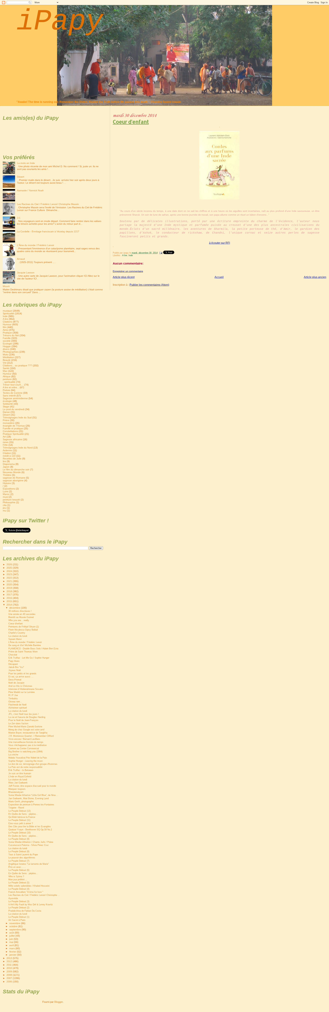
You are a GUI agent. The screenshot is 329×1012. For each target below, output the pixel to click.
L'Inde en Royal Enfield (19, 776)
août (12, 932)
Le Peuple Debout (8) (18, 851)
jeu (4, 507)
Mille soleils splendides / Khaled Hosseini (29, 886)
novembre (15, 923)
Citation (7, 453)
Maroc (6, 494)
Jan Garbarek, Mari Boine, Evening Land (28, 798)
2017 (10, 594)
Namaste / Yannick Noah (30, 190)
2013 (10, 958)
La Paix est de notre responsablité (25, 767)
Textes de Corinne (12, 392)
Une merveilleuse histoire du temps (25, 742)
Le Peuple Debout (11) (19, 820)
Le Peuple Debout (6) (18, 870)
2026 (10, 564)
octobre (13, 926)
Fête (5, 444)
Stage (6, 406)
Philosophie (9, 502)
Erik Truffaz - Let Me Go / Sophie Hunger (28, 657)
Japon (6, 466)
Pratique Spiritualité (13, 434)
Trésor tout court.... (13, 384)
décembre (15, 608)
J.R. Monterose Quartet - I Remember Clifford (31, 736)
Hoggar (7, 346)
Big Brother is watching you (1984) (25, 751)
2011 (9, 964)
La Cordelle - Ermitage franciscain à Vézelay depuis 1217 (48, 231)
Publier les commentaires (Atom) (149, 284)
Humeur (7, 373)
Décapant (13, 664)
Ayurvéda (13, 898)
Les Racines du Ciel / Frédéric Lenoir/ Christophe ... (34, 895)
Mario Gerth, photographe (21, 801)
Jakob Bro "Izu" (16, 667)
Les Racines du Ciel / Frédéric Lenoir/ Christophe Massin (48, 204)
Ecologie (7, 343)
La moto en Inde (26, 163)
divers (6, 349)
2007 (10, 978)
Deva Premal (14, 679)
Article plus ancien (315, 277)
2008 (10, 975)
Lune (5, 491)
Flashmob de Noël (17, 704)
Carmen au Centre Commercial (23, 748)
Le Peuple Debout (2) (18, 907)
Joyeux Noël (14, 670)
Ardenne (7, 450)
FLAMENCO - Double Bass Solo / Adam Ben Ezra (33, 648)
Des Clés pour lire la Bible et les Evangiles (29, 826)
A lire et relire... (11, 387)
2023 (10, 574)
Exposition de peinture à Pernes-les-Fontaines (31, 804)
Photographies (11, 351)
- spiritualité (9, 382)
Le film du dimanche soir (16, 469)
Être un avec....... (17, 867)
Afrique (6, 376)
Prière (6, 420)
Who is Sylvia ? (16, 876)
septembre (15, 929)
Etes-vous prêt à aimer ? (20, 823)
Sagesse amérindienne (15, 398)
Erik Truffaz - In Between (20, 770)
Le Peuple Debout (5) (18, 882)
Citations (7, 321)
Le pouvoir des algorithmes (21, 857)
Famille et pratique (13, 428)
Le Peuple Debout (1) (18, 917)
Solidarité (8, 403)
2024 (10, 571)
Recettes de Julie (12, 458)
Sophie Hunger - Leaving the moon (25, 761)
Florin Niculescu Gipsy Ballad (23, 629)
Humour (7, 324)
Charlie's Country (16, 632)
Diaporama (9, 464)
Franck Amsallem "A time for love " (25, 892)
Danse (6, 412)
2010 (10, 968)
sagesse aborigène (13, 480)
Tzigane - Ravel (16, 807)
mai (11, 942)
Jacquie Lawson (25, 272)
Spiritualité (8, 313)
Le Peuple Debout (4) (18, 889)
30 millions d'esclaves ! (20, 611)
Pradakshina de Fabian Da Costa (24, 911)
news (5, 442)
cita (5, 505)
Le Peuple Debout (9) (18, 839)
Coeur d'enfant (131, 121)
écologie (7, 401)
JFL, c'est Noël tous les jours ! (23, 714)
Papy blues (14, 661)
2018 (10, 591)
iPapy (59, 21)
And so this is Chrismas (20, 686)
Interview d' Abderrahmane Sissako (25, 689)
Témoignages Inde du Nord (18, 447)
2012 (10, 961)
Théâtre (7, 475)
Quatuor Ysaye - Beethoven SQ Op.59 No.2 (30, 829)
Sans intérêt (9, 395)
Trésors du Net (11, 335)
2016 (10, 598)
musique (7, 310)
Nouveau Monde (12, 472)
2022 (10, 577)
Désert (20, 176)
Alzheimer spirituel (17, 707)
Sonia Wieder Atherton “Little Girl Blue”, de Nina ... (33, 795)
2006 (10, 981)
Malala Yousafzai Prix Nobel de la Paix (27, 757)
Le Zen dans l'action (18, 723)
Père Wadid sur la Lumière (21, 692)
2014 (10, 604)
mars (12, 948)
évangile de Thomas (14, 425)
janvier (13, 954)
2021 (10, 581)
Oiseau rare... (15, 701)
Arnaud (21, 258)
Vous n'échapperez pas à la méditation (27, 745)
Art (4, 436)
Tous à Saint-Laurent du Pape (23, 854)
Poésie (6, 390)
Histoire (7, 483)
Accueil (219, 277)
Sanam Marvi (15, 639)
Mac (5, 371)
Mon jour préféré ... (17, 879)
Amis (5, 329)
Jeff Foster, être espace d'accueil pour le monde (32, 786)
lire (4, 461)
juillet (12, 935)
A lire (124, 255)
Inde (131, 255)
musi (5, 496)
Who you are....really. (18, 620)
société (6, 340)
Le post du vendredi (13, 409)
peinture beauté (11, 499)
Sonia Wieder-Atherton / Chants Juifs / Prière (30, 842)
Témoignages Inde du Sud (17, 417)
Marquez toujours (17, 789)
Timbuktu (13, 698)
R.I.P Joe (13, 695)
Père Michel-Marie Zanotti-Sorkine (25, 726)
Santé (6, 368)
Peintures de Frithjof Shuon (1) (23, 626)
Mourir (6, 286)
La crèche (13, 754)
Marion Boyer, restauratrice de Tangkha (27, 732)
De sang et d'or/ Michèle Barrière (24, 645)
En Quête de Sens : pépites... (23, 814)
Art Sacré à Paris (17, 920)
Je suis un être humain (19, 773)
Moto (5, 354)
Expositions (9, 488)
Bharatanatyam (15, 792)
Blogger (58, 1001)
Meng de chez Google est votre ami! (26, 729)
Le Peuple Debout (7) (18, 861)
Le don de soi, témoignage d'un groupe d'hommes (32, 764)
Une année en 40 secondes (21, 614)
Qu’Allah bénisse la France (21, 817)
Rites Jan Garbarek (18, 782)
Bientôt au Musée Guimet (21, 617)
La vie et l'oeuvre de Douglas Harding (26, 717)
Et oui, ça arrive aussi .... (21, 676)
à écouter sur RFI (219, 242)
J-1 (18, 217)
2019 (10, 587)
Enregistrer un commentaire (128, 271)
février (13, 951)
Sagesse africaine (12, 439)
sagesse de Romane (14, 477)
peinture (7, 379)
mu (4, 510)
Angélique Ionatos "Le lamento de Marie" (28, 864)
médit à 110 (9, 455)
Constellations (10, 431)
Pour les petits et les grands (22, 673)
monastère (8, 423)
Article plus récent (124, 277)
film (5, 327)
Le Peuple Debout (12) (19, 811)
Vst (4, 362)
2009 (10, 971)
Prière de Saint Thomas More (23, 651)
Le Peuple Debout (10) (19, 832)
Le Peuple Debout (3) (18, 901)
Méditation (8, 357)
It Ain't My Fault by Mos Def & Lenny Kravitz (30, 904)
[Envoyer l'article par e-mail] (160, 253)
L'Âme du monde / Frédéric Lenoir (35, 245)
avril (11, 945)
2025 (10, 567)
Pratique (7, 332)
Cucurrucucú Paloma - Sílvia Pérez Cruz (28, 845)
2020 (10, 584)
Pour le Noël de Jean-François (23, 720)
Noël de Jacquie (16, 682)
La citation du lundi (17, 636)
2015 (10, 601)
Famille (7, 338)
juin (11, 939)
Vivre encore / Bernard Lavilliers (24, 739)
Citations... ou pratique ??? (17, 365)
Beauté (6, 360)
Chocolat (12, 654)
